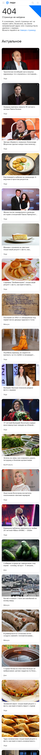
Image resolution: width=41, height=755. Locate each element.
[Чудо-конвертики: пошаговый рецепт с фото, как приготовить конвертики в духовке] (20, 731)
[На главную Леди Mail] (12, 2)
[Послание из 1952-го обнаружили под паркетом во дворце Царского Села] (20, 310)
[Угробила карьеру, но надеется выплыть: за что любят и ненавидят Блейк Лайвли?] (20, 345)
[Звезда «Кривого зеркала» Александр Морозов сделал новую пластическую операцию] (20, 134)
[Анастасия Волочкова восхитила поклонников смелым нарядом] (20, 485)
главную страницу (28, 30)
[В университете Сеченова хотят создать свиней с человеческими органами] (20, 626)
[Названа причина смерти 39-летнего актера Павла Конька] (20, 99)
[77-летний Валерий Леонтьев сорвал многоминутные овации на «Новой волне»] (20, 415)
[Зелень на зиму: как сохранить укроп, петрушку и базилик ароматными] (20, 450)
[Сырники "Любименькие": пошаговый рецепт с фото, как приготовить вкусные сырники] (20, 275)
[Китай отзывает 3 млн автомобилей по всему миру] (20, 591)
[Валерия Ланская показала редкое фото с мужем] (20, 380)
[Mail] (7, 2)
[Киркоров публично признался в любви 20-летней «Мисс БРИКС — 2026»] (20, 520)
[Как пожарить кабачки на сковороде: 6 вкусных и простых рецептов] (20, 169)
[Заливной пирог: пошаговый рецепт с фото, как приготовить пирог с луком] (20, 696)
